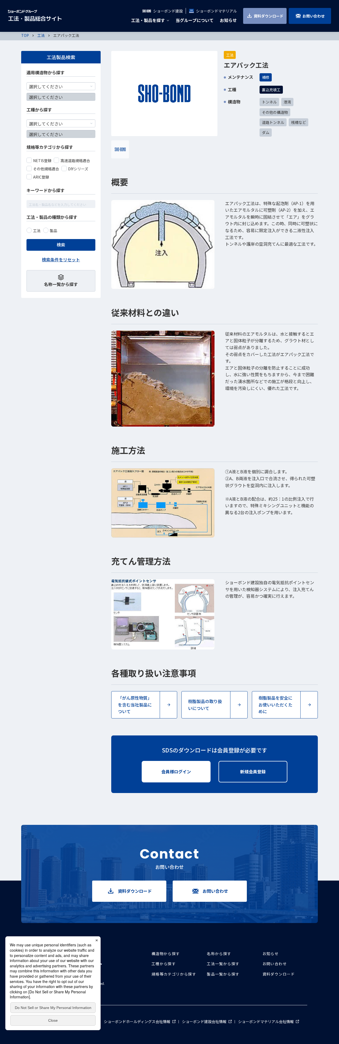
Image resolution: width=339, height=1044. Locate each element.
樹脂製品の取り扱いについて (205, 704)
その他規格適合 (46, 168)
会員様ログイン (186, 771)
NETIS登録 (42, 160)
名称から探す (219, 953)
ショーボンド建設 (168, 11)
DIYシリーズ (78, 168)
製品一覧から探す (223, 974)
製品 (53, 230)
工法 (37, 230)
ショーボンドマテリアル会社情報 (268, 1021)
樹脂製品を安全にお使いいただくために (275, 704)
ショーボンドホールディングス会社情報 (140, 1021)
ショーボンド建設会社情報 (207, 1021)
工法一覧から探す (223, 963)
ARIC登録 (41, 177)
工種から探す (163, 963)
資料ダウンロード (268, 16)
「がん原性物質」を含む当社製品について (135, 704)
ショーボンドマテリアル (216, 11)
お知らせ (270, 953)
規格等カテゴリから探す (173, 974)
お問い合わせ (313, 16)
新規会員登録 (263, 771)
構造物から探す (165, 953)
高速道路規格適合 (75, 160)
